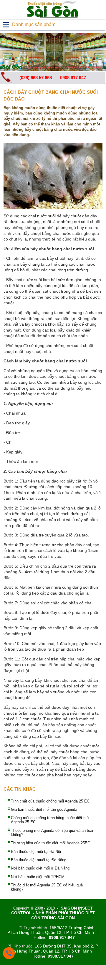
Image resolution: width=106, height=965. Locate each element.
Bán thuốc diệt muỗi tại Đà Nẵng (38, 860)
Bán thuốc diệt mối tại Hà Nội (36, 851)
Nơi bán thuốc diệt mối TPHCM (37, 877)
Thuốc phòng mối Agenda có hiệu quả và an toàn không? (52, 832)
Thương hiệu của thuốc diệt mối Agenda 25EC (50, 843)
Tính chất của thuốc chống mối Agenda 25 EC (50, 801)
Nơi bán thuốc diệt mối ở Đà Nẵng (40, 868)
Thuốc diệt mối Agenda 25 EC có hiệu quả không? (47, 887)
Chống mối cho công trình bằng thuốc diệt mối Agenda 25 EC (50, 820)
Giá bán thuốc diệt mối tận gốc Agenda (44, 809)
